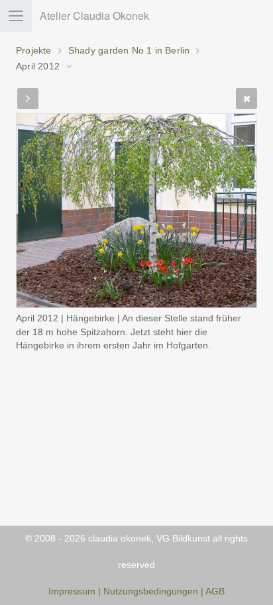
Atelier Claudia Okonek (94, 15)
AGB (215, 591)
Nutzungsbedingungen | (154, 591)
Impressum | (74, 591)
